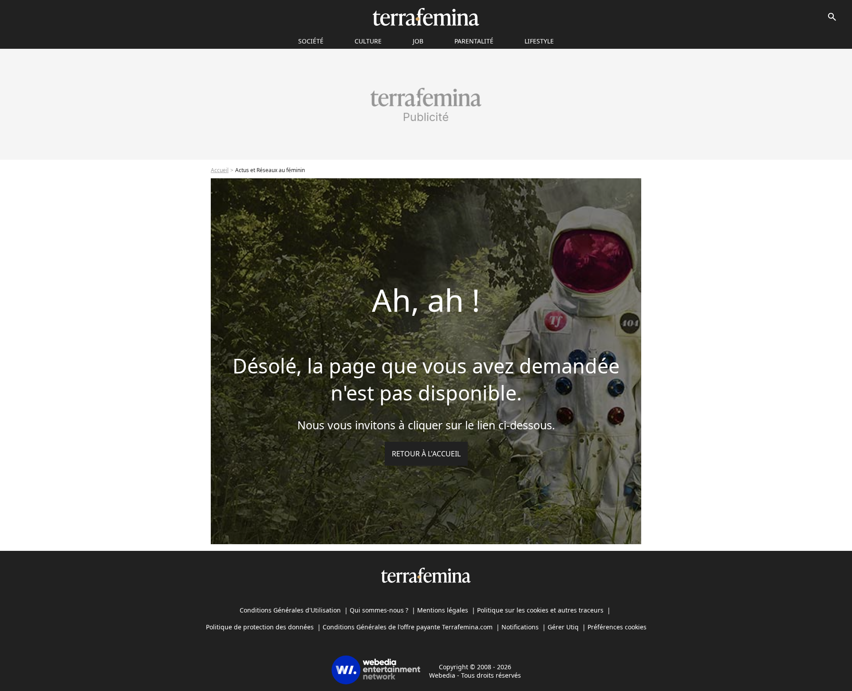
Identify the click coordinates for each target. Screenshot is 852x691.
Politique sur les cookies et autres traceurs (540, 610)
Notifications (520, 627)
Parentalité (473, 41)
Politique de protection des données (260, 627)
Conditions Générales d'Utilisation (290, 610)
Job (418, 41)
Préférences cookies (617, 627)
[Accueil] (426, 17)
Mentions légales (442, 610)
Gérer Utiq (563, 627)
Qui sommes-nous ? (379, 610)
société (310, 41)
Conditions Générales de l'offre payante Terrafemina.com (408, 627)
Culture (368, 41)
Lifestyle (539, 41)
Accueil (220, 170)
